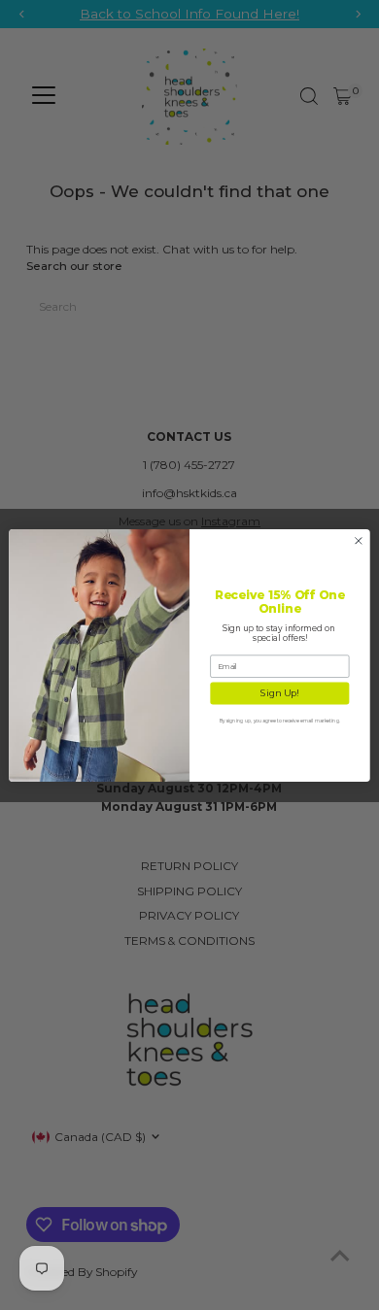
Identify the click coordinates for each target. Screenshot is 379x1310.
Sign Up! (279, 693)
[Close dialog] (358, 540)
